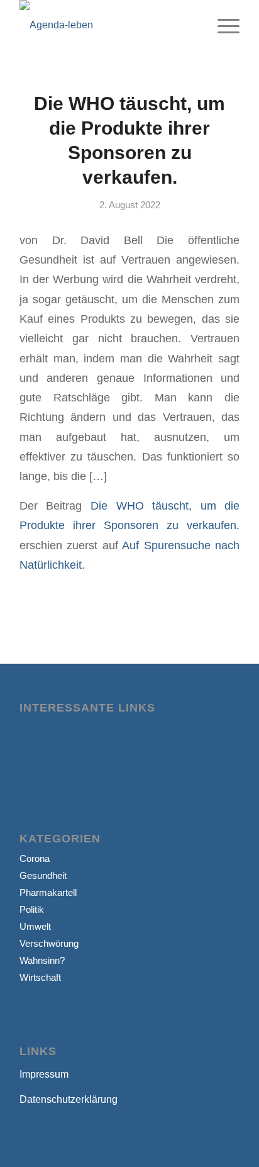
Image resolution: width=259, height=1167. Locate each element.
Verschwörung (49, 943)
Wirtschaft (40, 977)
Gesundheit (43, 875)
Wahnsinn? (42, 960)
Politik (31, 909)
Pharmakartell (48, 892)
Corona (34, 858)
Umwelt (35, 926)
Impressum (44, 1074)
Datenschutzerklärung (68, 1099)
